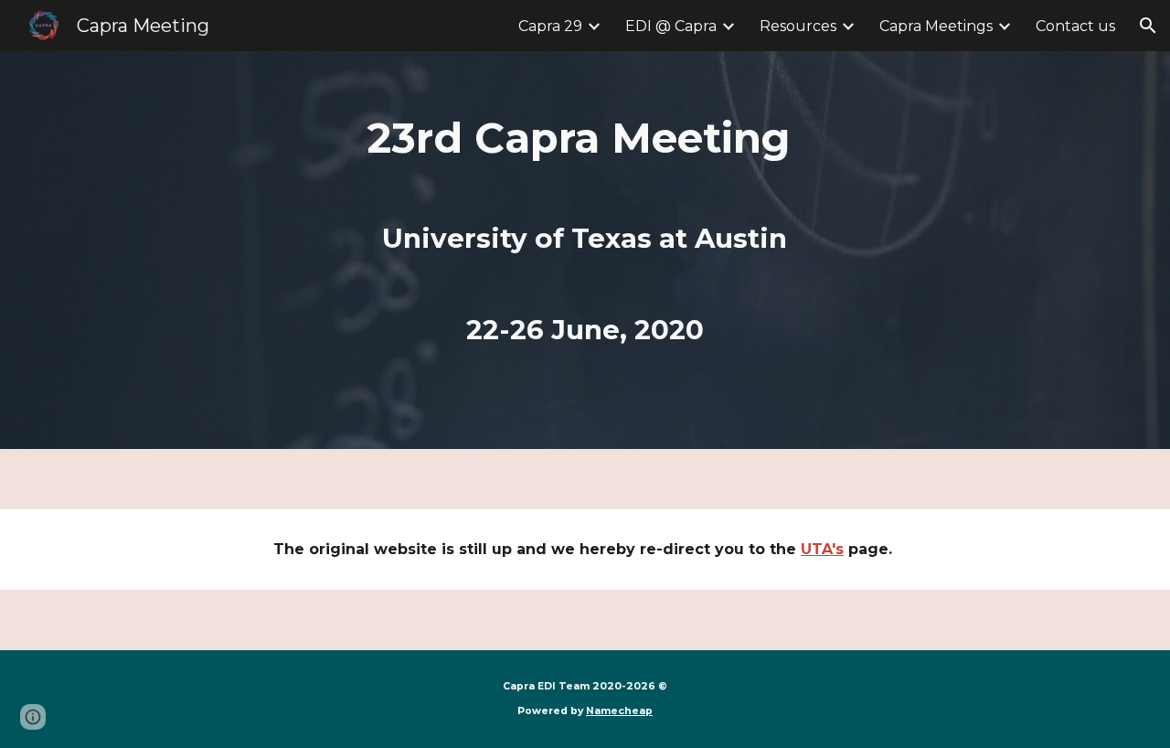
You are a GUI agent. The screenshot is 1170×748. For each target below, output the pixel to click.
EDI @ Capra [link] (671, 26)
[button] (1148, 26)
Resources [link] (798, 26)
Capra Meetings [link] (936, 26)
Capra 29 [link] (550, 26)
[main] (585, 250)
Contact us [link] (1075, 26)
